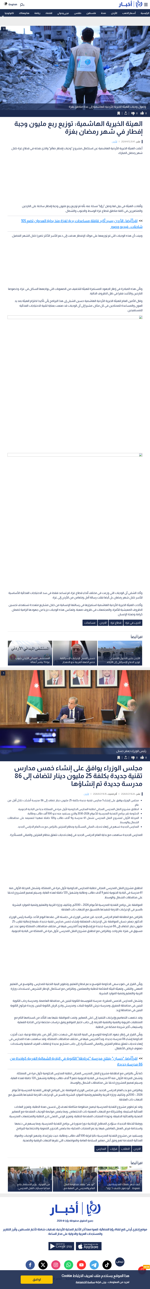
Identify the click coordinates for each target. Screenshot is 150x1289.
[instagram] (55, 1264)
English (13, 4)
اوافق (37, 1279)
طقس (77, 13)
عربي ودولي (63, 13)
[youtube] (81, 1264)
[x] (43, 1264)
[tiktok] (107, 1264)
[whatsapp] (68, 1264)
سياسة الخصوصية (85, 1282)
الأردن (114, 13)
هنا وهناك (24, 13)
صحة (103, 13)
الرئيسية (145, 13)
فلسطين (91, 13)
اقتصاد (48, 13)
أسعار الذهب (129, 13)
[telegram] (94, 1264)
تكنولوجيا (9, 13)
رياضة (37, 13)
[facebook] (30, 1264)
